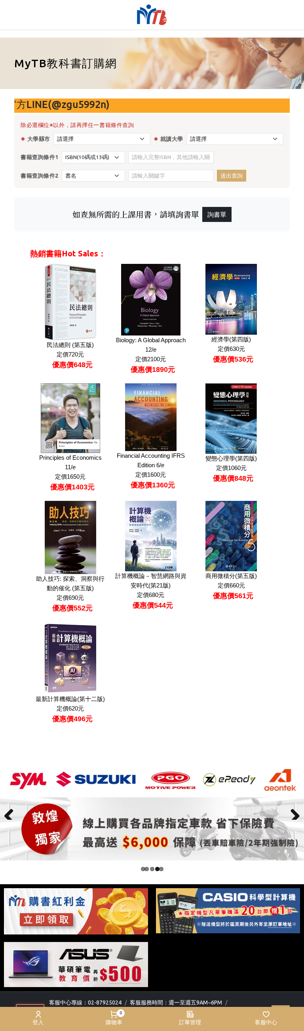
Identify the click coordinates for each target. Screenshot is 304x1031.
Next (292, 812)
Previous (12, 812)
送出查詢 (231, 175)
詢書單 (216, 214)
